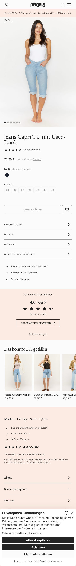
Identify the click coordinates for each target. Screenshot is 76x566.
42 (37, 190)
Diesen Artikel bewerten (36, 323)
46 (52, 190)
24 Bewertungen (31, 149)
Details (8, 234)
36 (15, 190)
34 (7, 190)
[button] (69, 4)
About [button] (8, 477)
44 (44, 190)
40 (30, 190)
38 (22, 190)
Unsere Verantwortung (19, 254)
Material (9, 244)
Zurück (8, 20)
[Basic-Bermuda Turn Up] (47, 372)
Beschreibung (13, 224)
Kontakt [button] (9, 500)
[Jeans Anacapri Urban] (18, 372)
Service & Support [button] (15, 489)
